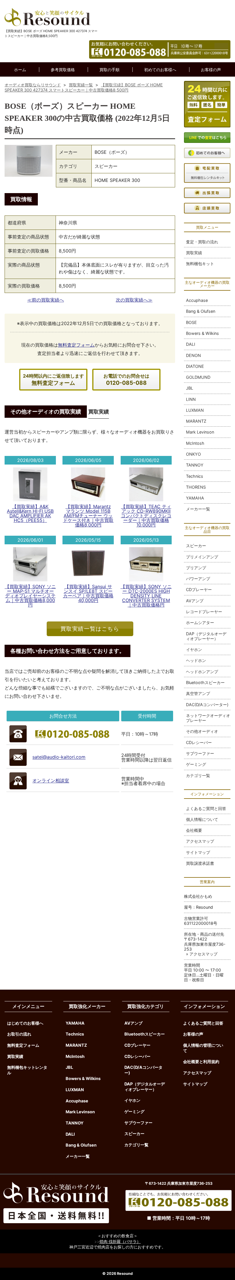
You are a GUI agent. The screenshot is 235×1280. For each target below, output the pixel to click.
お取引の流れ (19, 1034)
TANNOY (194, 465)
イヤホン (194, 649)
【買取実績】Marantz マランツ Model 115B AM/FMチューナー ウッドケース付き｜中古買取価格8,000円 (88, 516)
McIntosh (195, 443)
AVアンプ (194, 600)
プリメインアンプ (202, 556)
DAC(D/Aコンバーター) (207, 704)
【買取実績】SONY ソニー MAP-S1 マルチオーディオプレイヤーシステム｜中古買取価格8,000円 (30, 596)
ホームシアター (200, 622)
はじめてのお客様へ (25, 1023)
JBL (189, 388)
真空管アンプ (198, 693)
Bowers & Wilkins (202, 333)
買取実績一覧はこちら (90, 628)
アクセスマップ (200, 841)
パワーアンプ (198, 578)
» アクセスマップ (202, 953)
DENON (193, 355)
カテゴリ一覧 (198, 775)
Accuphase (197, 300)
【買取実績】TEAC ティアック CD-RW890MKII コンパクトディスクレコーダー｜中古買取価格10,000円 (146, 516)
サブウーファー (200, 753)
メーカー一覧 (198, 508)
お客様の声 (211, 69)
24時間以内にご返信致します (53, 379)
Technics (194, 476)
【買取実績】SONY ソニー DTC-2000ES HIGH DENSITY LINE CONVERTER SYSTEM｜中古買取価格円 (146, 596)
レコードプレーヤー (204, 611)
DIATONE (195, 366)
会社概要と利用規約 (201, 1061)
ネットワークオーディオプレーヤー (208, 718)
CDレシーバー (199, 742)
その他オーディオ (202, 731)
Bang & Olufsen (200, 311)
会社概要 (194, 830)
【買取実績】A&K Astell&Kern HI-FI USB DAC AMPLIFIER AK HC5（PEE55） (30, 513)
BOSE (191, 322)
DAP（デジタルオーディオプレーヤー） (206, 636)
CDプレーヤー (199, 589)
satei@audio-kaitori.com (58, 757)
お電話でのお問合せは (126, 379)
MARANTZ (196, 421)
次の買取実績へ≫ (134, 300)
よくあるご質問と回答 (206, 808)
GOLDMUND (198, 377)
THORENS (196, 487)
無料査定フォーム (76, 345)
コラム (118, 84)
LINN (191, 399)
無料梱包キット (200, 263)
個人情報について (202, 819)
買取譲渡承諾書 (200, 863)
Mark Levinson (200, 432)
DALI (190, 344)
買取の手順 (109, 69)
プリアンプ (196, 567)
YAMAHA (195, 498)
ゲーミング (196, 764)
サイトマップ (198, 852)
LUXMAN (195, 410)
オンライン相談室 (50, 781)
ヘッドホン (196, 660)
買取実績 (194, 252)
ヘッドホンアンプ (202, 671)
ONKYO (193, 454)
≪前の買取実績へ (45, 300)
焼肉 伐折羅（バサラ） (120, 1241)
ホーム (20, 69)
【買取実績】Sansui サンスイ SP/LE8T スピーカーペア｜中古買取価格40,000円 (88, 593)
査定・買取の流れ (202, 241)
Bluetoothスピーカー (205, 682)
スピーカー (196, 545)
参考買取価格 (63, 69)
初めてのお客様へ (160, 69)
